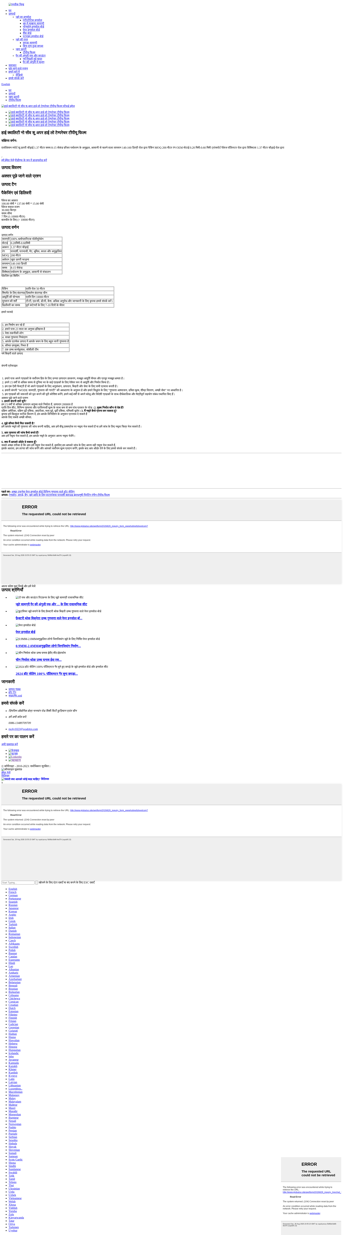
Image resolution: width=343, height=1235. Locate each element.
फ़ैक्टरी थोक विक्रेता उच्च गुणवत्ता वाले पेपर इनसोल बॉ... (49, 618)
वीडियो (19, 74)
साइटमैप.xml (15, 695)
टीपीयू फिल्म (29, 52)
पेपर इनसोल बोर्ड (31, 29)
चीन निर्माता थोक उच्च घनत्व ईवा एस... (39, 660)
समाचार (12, 65)
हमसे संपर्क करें (16, 78)
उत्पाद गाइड (15, 689)
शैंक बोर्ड (27, 33)
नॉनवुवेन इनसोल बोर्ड (33, 26)
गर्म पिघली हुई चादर (32, 58)
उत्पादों (12, 13)
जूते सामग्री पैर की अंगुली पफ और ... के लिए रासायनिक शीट (51, 604)
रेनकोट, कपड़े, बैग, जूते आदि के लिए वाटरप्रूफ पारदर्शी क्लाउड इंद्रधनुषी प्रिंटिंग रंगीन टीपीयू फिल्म (59, 494)
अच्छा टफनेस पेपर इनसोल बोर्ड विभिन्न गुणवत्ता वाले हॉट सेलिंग (42, 491)
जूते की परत (22, 39)
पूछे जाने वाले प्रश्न (18, 68)
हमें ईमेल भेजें (7, 160)
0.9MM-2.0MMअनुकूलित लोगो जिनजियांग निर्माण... (48, 646)
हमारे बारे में (14, 71)
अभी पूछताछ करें (9, 744)
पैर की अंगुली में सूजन (33, 62)
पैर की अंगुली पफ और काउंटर (31, 55)
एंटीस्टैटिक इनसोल (32, 20)
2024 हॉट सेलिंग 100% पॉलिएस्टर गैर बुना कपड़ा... (47, 674)
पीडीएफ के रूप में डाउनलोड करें (31, 160)
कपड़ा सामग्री (30, 42)
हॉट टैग (12, 692)
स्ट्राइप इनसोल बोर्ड (33, 36)
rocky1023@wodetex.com (23, 729)
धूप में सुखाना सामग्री (33, 23)
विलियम (5, 775)
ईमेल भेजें (5, 772)
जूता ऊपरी (21, 49)
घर (10, 10)
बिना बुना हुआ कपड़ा (33, 45)
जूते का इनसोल (23, 16)
